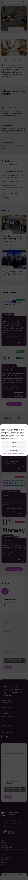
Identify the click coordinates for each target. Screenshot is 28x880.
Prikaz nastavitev (14, 450)
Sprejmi (14, 442)
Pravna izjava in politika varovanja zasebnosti (13, 453)
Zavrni (14, 446)
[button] (26, 426)
